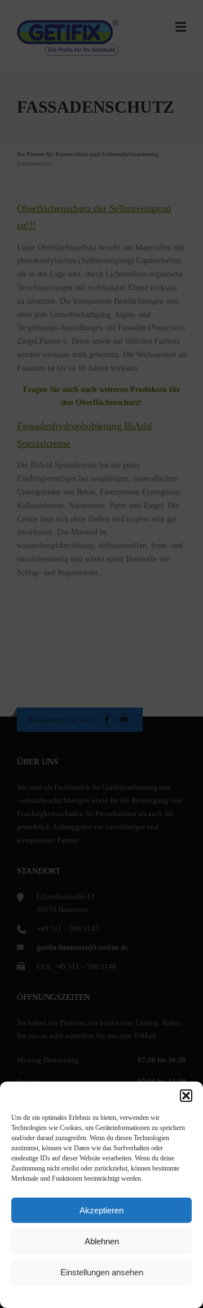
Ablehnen (102, 1241)
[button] (186, 1095)
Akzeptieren (101, 1210)
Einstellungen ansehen (101, 1272)
